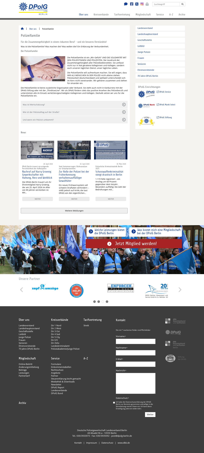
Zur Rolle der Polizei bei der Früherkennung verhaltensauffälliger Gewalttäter (74, 176)
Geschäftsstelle (145, 40)
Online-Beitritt (25, 364)
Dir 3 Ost (55, 331)
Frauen (141, 58)
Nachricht (121, 370)
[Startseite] (22, 29)
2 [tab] (98, 301)
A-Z (171, 14)
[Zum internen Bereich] (146, 4)
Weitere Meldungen (74, 210)
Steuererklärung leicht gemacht (66, 378)
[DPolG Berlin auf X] (135, 4)
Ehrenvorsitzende (146, 70)
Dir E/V (54, 340)
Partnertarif (24, 375)
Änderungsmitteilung (29, 367)
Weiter (150, 414)
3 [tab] (103, 301)
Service (160, 14)
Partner (54, 375)
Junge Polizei (144, 52)
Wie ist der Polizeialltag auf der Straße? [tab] (41, 112)
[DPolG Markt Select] (146, 108)
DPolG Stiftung (165, 117)
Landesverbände (59, 390)
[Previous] (22, 289)
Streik (86, 325)
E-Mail (119, 359)
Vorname (121, 336)
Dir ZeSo (55, 343)
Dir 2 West (56, 328)
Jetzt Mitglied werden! (136, 243)
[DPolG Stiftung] (146, 121)
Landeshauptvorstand (148, 34)
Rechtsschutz (57, 369)
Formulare (56, 364)
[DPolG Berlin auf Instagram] (140, 4)
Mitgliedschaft (143, 14)
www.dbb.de (124, 442)
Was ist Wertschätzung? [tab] (34, 104)
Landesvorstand (145, 28)
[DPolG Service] (146, 95)
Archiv (182, 14)
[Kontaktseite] (125, 4)
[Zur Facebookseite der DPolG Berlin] (130, 4)
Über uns (83, 14)
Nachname (121, 347)
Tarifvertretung (122, 14)
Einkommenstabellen (61, 367)
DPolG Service (165, 92)
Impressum (91, 442)
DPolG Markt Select (167, 104)
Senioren (142, 64)
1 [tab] (94, 301)
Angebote (55, 372)
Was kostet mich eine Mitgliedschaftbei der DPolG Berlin (159, 231)
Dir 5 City (55, 337)
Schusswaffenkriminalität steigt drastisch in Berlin (109, 173)
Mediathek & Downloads (63, 381)
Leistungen (24, 372)
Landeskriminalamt (60, 345)
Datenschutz (122, 398)
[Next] (179, 289)
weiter (38, 199)
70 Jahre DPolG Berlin (148, 76)
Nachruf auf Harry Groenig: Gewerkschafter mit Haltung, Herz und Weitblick (37, 174)
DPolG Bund (57, 393)
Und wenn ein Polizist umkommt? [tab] (38, 119)
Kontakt (78, 442)
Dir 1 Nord (56, 325)
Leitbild (141, 46)
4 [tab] (107, 301)
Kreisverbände (101, 14)
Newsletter (56, 384)
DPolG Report (57, 387)
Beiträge (23, 369)
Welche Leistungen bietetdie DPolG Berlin (109, 231)
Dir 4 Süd (55, 334)
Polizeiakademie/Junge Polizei (65, 348)
